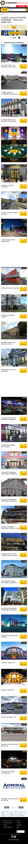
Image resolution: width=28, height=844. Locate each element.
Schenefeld (24, 814)
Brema (15, 814)
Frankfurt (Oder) (23, 811)
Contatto (19, 822)
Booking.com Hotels (14, 33)
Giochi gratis (22, 6)
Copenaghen (8, 815)
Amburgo (7, 814)
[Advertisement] (14, 256)
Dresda (25, 812)
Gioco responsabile (7, 822)
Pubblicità (19, 825)
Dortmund (18, 815)
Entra (2, 6)
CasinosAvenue (15, 839)
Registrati (7, 6)
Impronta (5, 825)
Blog (18, 827)
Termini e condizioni (7, 827)
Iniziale (2, 14)
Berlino (12, 811)
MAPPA (14, 27)
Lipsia (7, 812)
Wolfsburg (16, 812)
